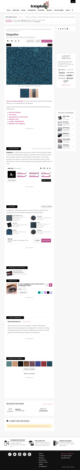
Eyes (26, 29)
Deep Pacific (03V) (17, 215)
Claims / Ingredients (16, 121)
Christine (23, 287)
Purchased (48, 148)
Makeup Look (14, 119)
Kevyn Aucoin (13, 37)
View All (21, 17)
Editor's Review (15, 112)
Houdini (39, 216)
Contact (41, 456)
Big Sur (15, 223)
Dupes (38, 41)
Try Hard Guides (66, 456)
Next (51, 45)
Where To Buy (46, 180)
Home (8, 29)
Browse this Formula (17, 124)
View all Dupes (46, 206)
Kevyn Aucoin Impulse (14, 101)
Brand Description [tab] (14, 321)
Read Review (11, 180)
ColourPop (8, 21)
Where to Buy (46, 41)
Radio (38, 222)
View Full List (66, 85)
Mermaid (39, 230)
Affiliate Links (41, 148)
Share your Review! (43, 426)
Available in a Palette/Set (18, 117)
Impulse (12, 34)
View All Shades (29, 369)
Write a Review (47, 404)
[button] (8, 10)
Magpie (15, 230)
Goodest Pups (65, 458)
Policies (41, 458)
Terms (41, 464)
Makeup (21, 29)
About (41, 453)
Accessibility (43, 466)
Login (73, 1)
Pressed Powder (42, 29)
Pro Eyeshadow (27, 37)
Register (46, 240)
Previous (49, 45)
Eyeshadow (32, 29)
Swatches (30, 41)
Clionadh (8, 20)
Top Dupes (12, 115)
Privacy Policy (43, 462)
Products (14, 29)
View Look (23, 292)
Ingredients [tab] (27, 321)
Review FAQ (42, 460)
